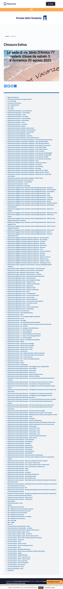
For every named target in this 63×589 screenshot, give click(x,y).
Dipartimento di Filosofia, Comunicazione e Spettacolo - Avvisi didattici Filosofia (27, 149)
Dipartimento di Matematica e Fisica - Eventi (19, 291)
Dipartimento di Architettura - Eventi (17, 115)
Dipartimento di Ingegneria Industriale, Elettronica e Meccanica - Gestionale (26, 253)
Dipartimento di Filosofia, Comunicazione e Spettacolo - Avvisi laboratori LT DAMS (28, 157)
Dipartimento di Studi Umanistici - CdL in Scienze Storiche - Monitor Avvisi (26, 466)
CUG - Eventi (11, 107)
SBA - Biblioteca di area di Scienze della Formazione (20, 509)
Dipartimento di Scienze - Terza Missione (18, 365)
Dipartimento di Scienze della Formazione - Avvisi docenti (22, 370)
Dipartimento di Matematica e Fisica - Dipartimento (20, 286)
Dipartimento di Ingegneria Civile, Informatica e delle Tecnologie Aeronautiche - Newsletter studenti (32, 203)
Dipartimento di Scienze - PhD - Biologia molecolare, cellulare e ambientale (26, 353)
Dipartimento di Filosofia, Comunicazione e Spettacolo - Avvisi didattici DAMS (27, 147)
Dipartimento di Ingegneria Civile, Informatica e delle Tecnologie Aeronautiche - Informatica (30, 199)
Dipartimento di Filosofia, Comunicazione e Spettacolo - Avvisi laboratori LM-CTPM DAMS (30, 153)
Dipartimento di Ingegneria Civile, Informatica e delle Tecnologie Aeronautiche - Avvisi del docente (32, 189)
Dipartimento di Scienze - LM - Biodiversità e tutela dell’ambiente (24, 322)
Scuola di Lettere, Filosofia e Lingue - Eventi (18, 532)
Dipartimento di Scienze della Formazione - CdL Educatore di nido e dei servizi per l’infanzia (30, 382)
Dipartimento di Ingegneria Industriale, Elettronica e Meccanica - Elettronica (26, 247)
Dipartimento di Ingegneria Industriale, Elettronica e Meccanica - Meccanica (26, 255)
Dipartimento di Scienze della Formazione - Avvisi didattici (22, 368)
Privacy (44, 581)
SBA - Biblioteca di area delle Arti (16, 507)
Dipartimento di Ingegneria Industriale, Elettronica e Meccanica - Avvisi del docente (28, 238)
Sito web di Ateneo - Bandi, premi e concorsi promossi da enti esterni (25, 538)
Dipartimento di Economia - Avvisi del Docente (19, 118)
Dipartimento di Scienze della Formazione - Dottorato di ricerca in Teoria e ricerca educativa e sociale (32, 414)
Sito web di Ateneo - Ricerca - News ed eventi (19, 559)
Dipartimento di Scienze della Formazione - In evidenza (21, 418)
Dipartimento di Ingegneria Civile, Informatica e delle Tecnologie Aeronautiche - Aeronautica (30, 188)
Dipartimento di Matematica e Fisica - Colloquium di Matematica (24, 284)
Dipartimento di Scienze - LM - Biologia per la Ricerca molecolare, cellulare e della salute (29, 324)
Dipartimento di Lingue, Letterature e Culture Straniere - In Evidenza (25, 274)
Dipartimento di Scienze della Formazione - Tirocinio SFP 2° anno (24, 428)
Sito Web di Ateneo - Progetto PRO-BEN (17, 555)
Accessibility (12, 583)
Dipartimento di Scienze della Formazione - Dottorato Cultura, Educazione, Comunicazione (30, 413)
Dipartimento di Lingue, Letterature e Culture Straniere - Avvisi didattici (25, 270)
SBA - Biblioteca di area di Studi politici (17, 513)
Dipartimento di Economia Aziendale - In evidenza (20, 136)
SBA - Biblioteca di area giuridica (16, 515)
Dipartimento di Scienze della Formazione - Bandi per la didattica (24, 376)
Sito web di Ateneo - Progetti (15, 553)
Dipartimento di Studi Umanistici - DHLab (18, 468)
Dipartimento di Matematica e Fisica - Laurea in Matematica (22, 299)
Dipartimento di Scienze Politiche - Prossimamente (20, 447)
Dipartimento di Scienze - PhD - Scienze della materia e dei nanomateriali (26, 355)
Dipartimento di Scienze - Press (15, 361)
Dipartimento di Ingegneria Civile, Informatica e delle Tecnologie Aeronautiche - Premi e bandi (31, 230)
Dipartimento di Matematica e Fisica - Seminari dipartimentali (23, 307)
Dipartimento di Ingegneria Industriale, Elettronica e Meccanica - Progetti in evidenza (29, 261)
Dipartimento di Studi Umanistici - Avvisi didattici (20, 453)
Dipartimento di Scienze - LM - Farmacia (17, 326)
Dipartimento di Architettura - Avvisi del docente (20, 111)
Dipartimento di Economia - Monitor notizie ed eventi (21, 128)
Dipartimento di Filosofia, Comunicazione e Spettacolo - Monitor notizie (25, 178)
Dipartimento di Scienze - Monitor (16, 341)
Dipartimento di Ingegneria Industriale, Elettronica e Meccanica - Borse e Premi (27, 245)
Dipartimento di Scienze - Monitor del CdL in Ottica (20, 347)
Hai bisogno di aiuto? (53, 582)
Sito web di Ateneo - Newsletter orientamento (19, 549)
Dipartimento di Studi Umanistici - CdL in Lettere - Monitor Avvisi (24, 463)
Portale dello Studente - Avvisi (15, 503)
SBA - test (10, 524)
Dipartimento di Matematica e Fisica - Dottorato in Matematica (23, 290)
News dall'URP (11, 501)
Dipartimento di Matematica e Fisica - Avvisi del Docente (22, 278)
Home (7, 36)
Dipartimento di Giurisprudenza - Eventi (18, 184)
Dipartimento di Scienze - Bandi (15, 315)
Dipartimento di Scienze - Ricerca (16, 363)
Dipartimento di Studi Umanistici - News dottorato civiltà (22, 476)
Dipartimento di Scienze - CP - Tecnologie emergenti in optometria (24, 316)
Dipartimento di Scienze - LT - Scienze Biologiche (20, 332)
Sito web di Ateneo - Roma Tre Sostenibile (18, 563)
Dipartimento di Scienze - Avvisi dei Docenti (18, 311)
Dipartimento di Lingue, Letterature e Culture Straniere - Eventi (23, 272)
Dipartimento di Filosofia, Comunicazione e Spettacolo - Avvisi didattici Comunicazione (29, 145)
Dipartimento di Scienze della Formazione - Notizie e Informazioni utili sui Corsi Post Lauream (31, 424)
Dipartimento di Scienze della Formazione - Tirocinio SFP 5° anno (24, 434)
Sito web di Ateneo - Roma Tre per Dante (17, 561)
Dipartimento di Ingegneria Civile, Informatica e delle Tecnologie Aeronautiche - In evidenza (30, 197)
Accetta (41, 587)
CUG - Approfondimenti (13, 105)
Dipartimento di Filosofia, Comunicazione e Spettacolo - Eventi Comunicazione (27, 163)
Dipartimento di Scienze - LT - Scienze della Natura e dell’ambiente (24, 334)
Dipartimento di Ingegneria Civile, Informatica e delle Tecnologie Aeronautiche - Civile (29, 193)
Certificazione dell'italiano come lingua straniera (20, 99)
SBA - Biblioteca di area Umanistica (16, 518)
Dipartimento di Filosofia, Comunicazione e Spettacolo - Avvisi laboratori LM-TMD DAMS (29, 155)
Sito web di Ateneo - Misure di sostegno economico (20, 545)
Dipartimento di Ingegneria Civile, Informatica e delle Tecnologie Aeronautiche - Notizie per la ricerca (32, 213)
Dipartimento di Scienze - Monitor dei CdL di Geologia (21, 345)
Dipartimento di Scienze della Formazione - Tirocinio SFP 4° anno (24, 432)
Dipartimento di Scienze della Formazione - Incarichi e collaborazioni (24, 420)
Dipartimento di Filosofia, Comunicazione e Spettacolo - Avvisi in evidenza (26, 151)
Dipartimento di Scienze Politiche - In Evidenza (19, 443)
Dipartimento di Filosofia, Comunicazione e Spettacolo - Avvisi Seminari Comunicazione (29, 159)
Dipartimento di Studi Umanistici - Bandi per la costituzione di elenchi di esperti (27, 461)
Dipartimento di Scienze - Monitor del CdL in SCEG (20, 349)
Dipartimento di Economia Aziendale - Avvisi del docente (22, 130)
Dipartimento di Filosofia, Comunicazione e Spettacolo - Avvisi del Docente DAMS (28, 141)
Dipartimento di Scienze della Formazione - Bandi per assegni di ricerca (25, 374)
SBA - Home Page (12, 520)
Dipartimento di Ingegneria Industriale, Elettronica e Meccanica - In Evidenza (27, 241)
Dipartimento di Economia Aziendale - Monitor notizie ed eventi (23, 138)
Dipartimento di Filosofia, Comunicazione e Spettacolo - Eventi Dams (25, 164)
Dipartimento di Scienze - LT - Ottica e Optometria (20, 330)
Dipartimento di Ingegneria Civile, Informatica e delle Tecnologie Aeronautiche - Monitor (29, 201)
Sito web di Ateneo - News (14, 547)
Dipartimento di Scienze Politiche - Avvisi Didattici (20, 441)
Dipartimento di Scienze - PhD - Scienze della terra (20, 357)
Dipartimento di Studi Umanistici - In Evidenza (19, 472)
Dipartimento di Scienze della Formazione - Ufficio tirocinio (22, 438)
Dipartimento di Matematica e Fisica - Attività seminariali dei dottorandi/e (26, 276)
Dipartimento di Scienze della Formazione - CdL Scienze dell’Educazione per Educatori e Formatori (32, 399)
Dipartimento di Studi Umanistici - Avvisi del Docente (21, 451)
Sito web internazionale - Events (16, 566)
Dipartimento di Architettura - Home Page (18, 116)
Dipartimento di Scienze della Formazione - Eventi (20, 416)
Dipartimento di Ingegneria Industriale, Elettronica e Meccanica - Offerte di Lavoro (28, 259)
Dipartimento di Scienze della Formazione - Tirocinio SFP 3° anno (24, 430)
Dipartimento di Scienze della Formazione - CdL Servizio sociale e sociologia (26, 411)
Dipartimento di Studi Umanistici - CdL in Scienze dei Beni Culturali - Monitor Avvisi (28, 465)
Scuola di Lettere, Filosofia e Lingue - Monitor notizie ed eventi (23, 536)
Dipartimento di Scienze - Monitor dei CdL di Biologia (21, 343)
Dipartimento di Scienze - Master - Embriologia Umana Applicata (24, 340)
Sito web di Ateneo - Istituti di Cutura (17, 543)
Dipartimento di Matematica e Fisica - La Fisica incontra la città (23, 295)
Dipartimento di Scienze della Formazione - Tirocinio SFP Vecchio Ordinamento (27, 436)
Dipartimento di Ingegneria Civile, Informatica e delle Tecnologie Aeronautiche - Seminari (30, 232)
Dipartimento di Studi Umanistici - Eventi (18, 470)
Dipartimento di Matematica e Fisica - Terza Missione (21, 309)
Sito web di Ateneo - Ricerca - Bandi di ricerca (19, 557)
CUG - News (11, 109)
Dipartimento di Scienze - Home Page (17, 320)
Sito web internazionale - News (15, 568)
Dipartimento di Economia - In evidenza (17, 124)
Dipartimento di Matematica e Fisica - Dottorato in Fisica (22, 288)
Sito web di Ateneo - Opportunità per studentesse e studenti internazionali (26, 551)
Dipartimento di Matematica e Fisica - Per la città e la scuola (22, 303)
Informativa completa (50, 587)
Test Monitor (11, 570)
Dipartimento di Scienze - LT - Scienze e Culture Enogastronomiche (24, 336)
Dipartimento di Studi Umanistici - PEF (17, 488)
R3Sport (10, 505)
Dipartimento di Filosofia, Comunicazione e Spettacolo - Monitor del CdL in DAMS (28, 170)
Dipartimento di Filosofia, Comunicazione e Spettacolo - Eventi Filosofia (25, 166)
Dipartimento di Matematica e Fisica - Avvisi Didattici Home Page (24, 280)
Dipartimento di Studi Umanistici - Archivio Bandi (20, 449)
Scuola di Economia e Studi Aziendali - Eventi (19, 526)
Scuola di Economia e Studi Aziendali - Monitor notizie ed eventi (23, 530)
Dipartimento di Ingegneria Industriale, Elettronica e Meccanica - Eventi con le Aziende (29, 251)
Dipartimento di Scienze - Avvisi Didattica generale (20, 313)
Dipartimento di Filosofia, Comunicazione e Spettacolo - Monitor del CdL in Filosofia (28, 172)
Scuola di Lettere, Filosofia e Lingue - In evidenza (20, 534)
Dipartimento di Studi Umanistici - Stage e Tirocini (20, 497)
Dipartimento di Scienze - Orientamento (17, 351)
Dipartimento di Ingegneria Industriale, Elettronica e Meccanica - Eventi (25, 249)
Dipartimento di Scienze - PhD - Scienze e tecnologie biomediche (23, 359)
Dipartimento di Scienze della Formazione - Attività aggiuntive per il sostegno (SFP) (28, 366)
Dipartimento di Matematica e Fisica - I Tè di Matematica (22, 293)
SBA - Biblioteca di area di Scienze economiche (19, 511)
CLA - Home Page (12, 101)
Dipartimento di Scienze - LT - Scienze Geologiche (20, 338)
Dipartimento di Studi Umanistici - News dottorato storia (22, 478)
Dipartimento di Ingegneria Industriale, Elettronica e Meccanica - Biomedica (26, 243)
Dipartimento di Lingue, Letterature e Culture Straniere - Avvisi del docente (26, 268)
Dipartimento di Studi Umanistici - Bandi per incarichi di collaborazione (25, 455)
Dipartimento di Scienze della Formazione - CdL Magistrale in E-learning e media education (30, 393)
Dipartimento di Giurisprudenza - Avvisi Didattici (20, 182)
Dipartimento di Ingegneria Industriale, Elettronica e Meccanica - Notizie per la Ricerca (29, 257)
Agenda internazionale (13, 97)
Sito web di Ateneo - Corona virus (16, 540)
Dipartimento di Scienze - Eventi (16, 318)
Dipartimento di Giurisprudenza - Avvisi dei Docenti (20, 180)
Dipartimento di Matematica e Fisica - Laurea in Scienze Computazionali (25, 301)
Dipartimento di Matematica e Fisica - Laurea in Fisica (21, 297)
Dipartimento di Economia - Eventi (16, 122)
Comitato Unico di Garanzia (14, 103)
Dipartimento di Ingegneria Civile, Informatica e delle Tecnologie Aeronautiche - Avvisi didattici (31, 191)
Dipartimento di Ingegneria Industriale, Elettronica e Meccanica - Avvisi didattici (27, 240)
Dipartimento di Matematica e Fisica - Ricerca (19, 305)
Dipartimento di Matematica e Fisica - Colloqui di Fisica (21, 282)
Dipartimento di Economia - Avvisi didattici (18, 120)
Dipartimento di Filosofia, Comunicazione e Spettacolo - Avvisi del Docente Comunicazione (30, 140)
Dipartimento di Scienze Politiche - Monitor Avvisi (20, 445)
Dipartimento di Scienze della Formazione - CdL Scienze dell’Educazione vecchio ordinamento (31, 405)
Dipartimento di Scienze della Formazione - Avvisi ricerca (22, 372)
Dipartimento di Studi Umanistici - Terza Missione (20, 499)
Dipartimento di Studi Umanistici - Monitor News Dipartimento (23, 474)
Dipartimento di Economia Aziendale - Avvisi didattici (21, 132)
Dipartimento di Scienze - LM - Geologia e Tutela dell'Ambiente (23, 328)
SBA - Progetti (11, 522)
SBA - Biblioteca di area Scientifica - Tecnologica (19, 516)
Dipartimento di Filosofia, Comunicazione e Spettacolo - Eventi (23, 161)
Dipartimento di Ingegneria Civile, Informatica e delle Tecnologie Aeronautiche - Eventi (29, 195)
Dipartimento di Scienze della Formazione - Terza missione (22, 426)
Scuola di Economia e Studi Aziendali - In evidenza (20, 528)
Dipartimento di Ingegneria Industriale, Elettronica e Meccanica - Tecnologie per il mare (29, 263)
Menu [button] (51, 4)
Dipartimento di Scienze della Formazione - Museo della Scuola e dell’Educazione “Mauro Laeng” (31, 422)
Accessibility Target (20, 583)
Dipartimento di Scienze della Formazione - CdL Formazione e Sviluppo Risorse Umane (29, 384)
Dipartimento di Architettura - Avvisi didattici (19, 113)
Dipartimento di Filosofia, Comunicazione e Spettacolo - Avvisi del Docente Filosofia (28, 143)
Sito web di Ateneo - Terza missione (16, 565)
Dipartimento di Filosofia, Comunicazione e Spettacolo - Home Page (24, 168)
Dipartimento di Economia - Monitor (16, 126)
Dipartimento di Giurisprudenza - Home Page (19, 186)
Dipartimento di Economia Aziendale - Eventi (19, 134)
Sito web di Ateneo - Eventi (14, 541)
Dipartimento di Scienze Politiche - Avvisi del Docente (21, 439)
